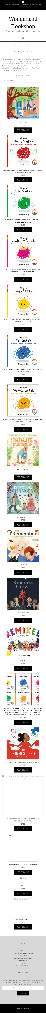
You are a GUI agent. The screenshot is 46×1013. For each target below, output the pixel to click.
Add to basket (23, 130)
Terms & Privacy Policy (23, 965)
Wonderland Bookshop (23, 22)
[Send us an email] (23, 2)
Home (17, 46)
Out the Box (25, 1008)
